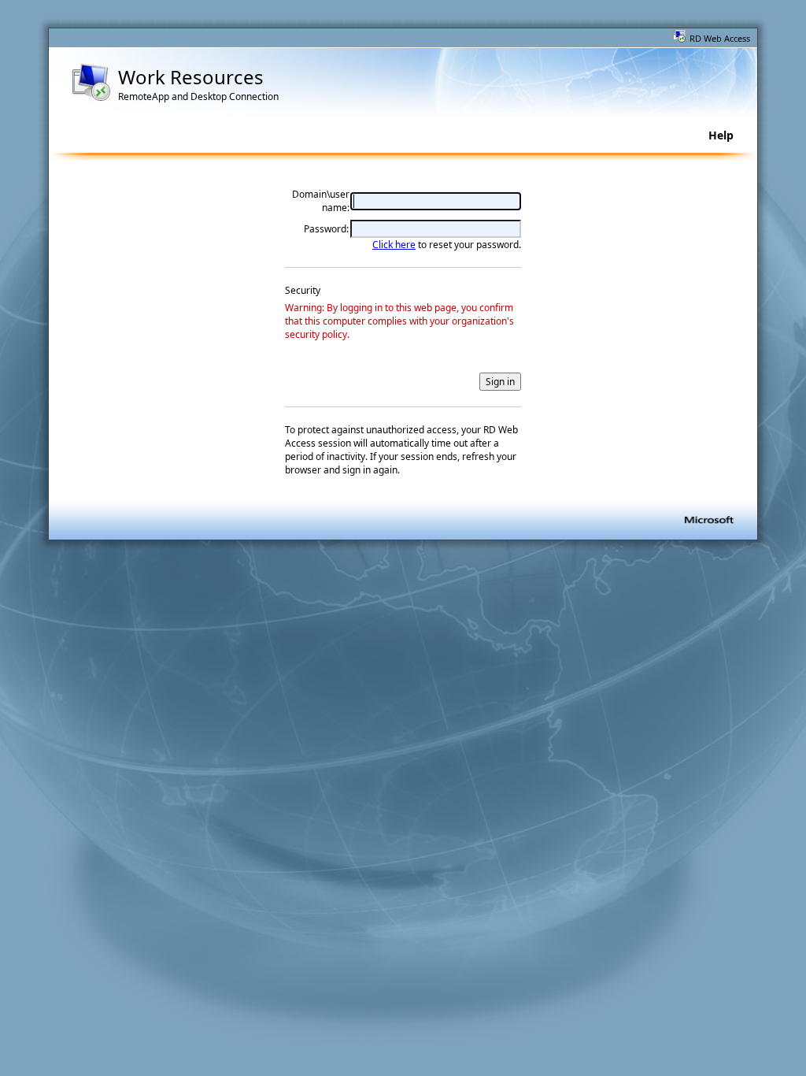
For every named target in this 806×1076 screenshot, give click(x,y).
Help (721, 135)
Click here (394, 244)
